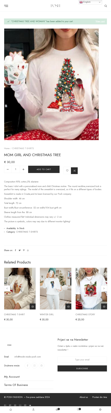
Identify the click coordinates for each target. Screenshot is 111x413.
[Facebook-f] (27, 365)
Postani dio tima (99, 397)
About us (84, 397)
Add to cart (44, 169)
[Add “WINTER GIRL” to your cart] (68, 306)
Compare (74, 170)
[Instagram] (34, 365)
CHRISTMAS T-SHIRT (14, 314)
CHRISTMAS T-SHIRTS (23, 148)
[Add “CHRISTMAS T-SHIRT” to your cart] (33, 306)
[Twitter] (20, 250)
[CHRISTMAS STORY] (91, 288)
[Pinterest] (24, 250)
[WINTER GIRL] (55, 288)
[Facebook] (15, 250)
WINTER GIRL (47, 314)
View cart (100, 21)
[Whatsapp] (28, 250)
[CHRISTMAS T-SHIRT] (20, 288)
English (87, 2)
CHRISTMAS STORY (85, 314)
